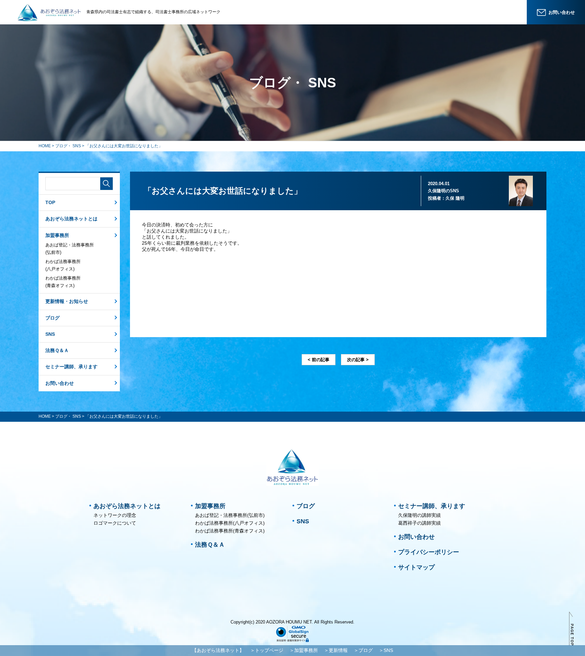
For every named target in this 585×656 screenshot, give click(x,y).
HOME (45, 146)
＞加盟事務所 (303, 650)
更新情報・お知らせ (66, 301)
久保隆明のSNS (443, 190)
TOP (50, 202)
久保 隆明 (455, 198)
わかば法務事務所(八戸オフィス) (63, 265)
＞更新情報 (336, 650)
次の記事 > (358, 359)
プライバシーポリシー (428, 552)
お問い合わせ (59, 383)
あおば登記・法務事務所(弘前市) (69, 248)
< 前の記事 (318, 359)
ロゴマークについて (114, 523)
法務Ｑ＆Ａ (57, 350)
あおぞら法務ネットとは (71, 218)
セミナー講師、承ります (71, 366)
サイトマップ (416, 567)
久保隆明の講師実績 (419, 515)
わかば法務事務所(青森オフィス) (63, 282)
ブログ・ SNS (68, 146)
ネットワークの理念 (114, 515)
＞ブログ (363, 650)
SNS (50, 334)
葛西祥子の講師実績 (419, 523)
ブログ (52, 318)
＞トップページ (266, 650)
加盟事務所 (57, 235)
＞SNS (386, 650)
